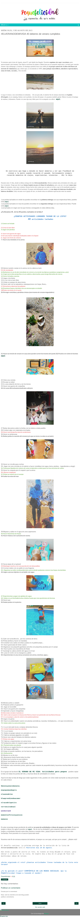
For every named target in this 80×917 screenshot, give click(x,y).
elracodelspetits (9, 803)
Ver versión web (40, 907)
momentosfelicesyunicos (11, 815)
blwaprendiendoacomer (10, 798)
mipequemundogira (9, 790)
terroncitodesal (9, 807)
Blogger (46, 913)
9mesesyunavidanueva (10, 786)
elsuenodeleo (7, 794)
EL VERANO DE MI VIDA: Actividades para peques (43, 772)
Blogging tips (4, 916)
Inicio (40, 903)
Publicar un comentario (10, 888)
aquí (7, 206)
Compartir (4, 879)
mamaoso (4, 819)
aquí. (58, 99)
